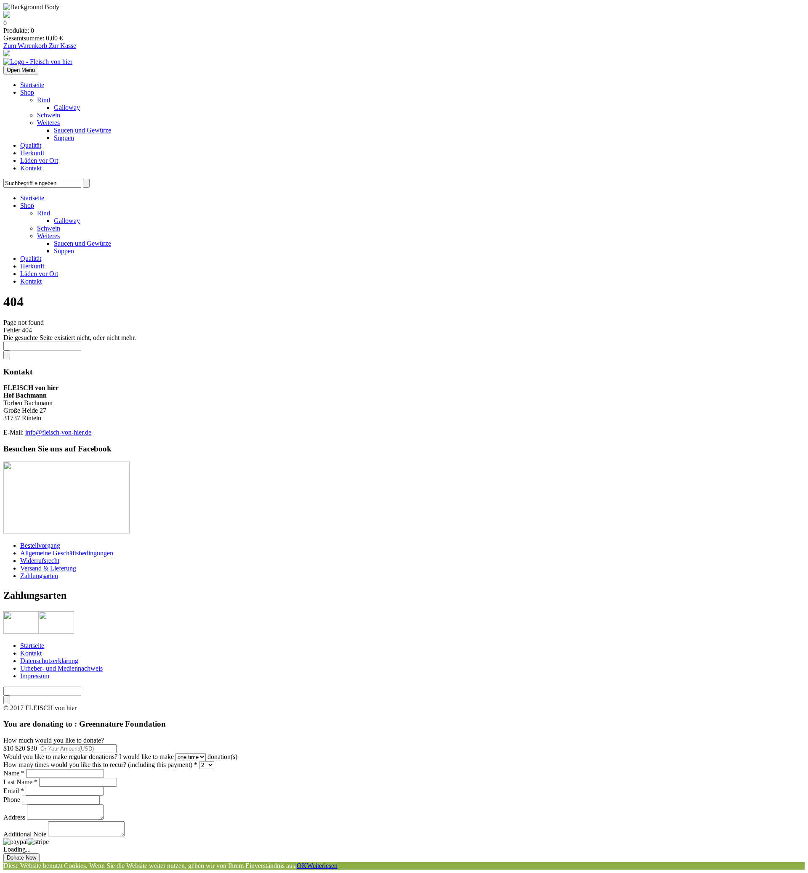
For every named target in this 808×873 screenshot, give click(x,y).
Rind (43, 99)
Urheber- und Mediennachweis (61, 668)
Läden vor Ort (39, 160)
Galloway (67, 107)
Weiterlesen (322, 865)
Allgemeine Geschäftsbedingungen (66, 553)
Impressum (34, 675)
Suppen (64, 137)
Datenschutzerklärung (49, 660)
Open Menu (21, 70)
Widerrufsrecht (39, 560)
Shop (27, 92)
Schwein (48, 115)
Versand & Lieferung (48, 568)
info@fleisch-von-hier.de (58, 432)
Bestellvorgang (40, 545)
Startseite (32, 84)
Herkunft (32, 153)
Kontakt (31, 168)
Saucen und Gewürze (82, 130)
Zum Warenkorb (26, 45)
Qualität (30, 145)
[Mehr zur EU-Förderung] (6, 15)
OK (302, 865)
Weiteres (48, 122)
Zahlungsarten (39, 575)
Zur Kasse (62, 45)
